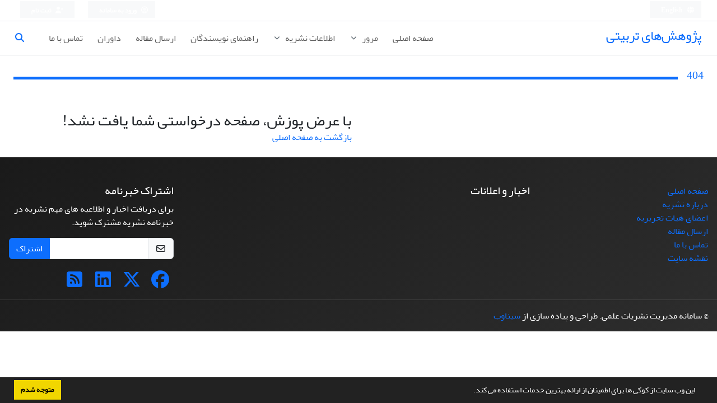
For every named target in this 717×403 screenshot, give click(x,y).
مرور (369, 38)
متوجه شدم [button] (37, 389)
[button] (470, 391)
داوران (109, 38)
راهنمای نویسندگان (224, 38)
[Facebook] (160, 283)
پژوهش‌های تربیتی (653, 35)
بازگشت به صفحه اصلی (312, 137)
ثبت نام (42, 10)
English (672, 10)
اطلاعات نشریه (309, 38)
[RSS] (74, 283)
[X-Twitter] (131, 283)
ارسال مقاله (156, 38)
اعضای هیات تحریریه (672, 217)
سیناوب (506, 315)
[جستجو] (24, 38)
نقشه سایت (688, 258)
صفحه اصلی (413, 38)
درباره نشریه (685, 204)
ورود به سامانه (118, 10)
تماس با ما (66, 38)
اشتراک (29, 248)
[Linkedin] (103, 283)
